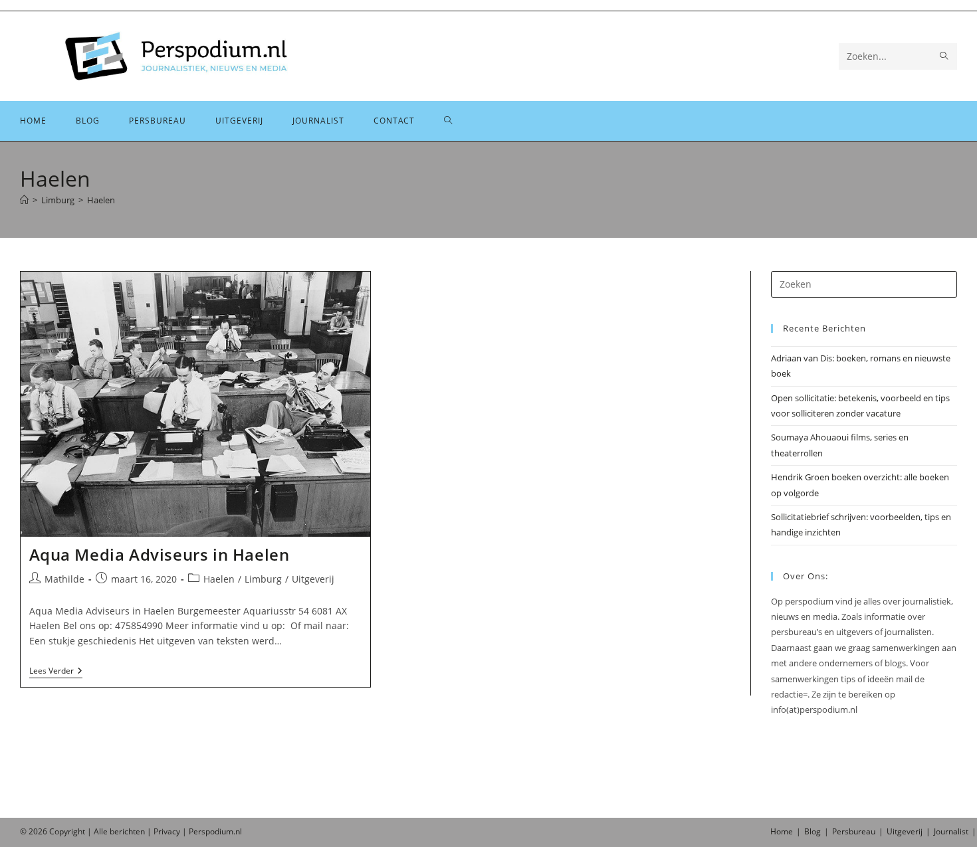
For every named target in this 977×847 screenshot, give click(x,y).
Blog (812, 831)
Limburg (263, 579)
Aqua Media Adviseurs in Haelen (159, 554)
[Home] (24, 200)
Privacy (167, 831)
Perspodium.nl (215, 831)
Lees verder (55, 672)
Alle (102, 831)
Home (781, 831)
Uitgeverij (313, 579)
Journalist (951, 831)
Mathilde (64, 579)
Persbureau (853, 831)
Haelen (101, 200)
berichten (127, 831)
